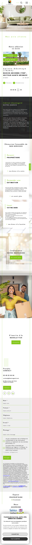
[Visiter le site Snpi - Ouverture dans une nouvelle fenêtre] (21, 510)
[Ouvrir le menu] (26, 2)
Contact (30, 167)
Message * (6, 430)
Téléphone (6, 415)
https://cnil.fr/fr (6, 475)
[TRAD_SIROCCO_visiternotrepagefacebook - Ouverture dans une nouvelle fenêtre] (4, 393)
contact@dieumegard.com (11, 378)
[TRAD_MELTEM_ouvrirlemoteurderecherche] (21, 3)
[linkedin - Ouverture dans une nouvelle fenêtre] (13, 393)
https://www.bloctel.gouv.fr (13, 481)
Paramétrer (15, 534)
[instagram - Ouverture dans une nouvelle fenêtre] (8, 393)
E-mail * (6, 422)
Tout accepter (15, 539)
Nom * (5, 400)
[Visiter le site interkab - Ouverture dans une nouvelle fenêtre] (17, 513)
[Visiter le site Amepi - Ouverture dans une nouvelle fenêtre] (13, 510)
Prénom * (6, 408)
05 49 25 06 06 (8, 375)
